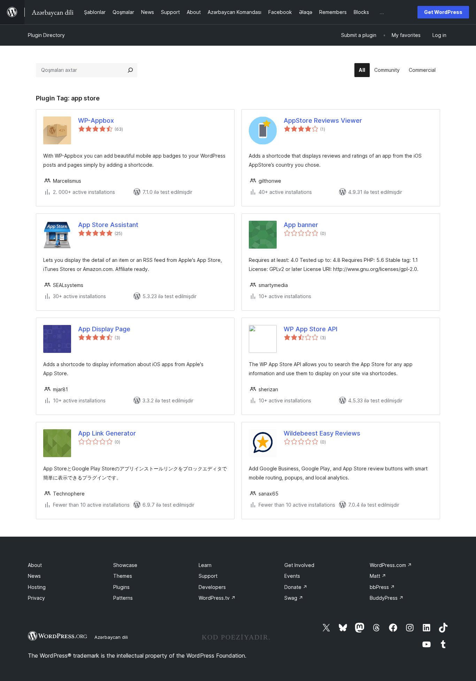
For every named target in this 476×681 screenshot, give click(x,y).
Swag (293, 598)
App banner (301, 224)
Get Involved (299, 565)
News (34, 576)
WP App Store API (310, 329)
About (35, 565)
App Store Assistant (108, 224)
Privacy (36, 598)
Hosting (37, 587)
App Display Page (104, 329)
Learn (205, 565)
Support (208, 576)
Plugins (121, 587)
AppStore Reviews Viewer (323, 120)
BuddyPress (387, 598)
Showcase (125, 565)
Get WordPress (443, 12)
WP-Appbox (96, 120)
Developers (212, 587)
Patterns (123, 598)
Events (292, 576)
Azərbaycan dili (111, 637)
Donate (295, 587)
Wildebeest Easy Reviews (322, 433)
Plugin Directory (46, 35)
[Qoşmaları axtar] (130, 70)
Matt (378, 576)
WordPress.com (391, 565)
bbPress (382, 587)
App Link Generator (107, 433)
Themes (122, 576)
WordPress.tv (217, 598)
